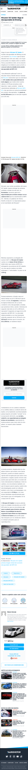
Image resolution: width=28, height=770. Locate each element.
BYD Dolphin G (11, 6)
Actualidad (3, 11)
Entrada (3, 14)
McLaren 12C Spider (16, 52)
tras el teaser (13, 56)
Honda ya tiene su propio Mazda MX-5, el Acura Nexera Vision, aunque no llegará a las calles (14, 43)
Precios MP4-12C (14, 654)
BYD (27, 6)
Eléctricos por (9, 4)
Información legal (10, 766)
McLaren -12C (16, 157)
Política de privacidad (21, 766)
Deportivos (17, 573)
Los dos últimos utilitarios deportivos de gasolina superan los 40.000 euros (12, 46)
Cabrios (6, 573)
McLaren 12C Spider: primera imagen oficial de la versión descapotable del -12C (12, 563)
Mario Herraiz (6, 22)
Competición (10, 11)
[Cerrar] (25, 28)
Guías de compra (23, 11)
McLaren (5, 78)
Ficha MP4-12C (14, 645)
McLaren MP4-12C (8, 580)
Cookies (15, 766)
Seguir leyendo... (10, 621)
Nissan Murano (3, 6)
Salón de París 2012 (8, 584)
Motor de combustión (20, 6)
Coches (16, 11)
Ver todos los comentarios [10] (14, 665)
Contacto (4, 766)
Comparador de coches (14, 656)
